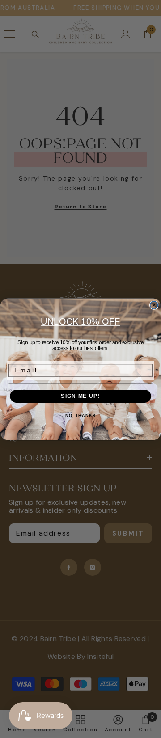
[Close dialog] (154, 305)
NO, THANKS (80, 415)
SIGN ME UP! (80, 396)
